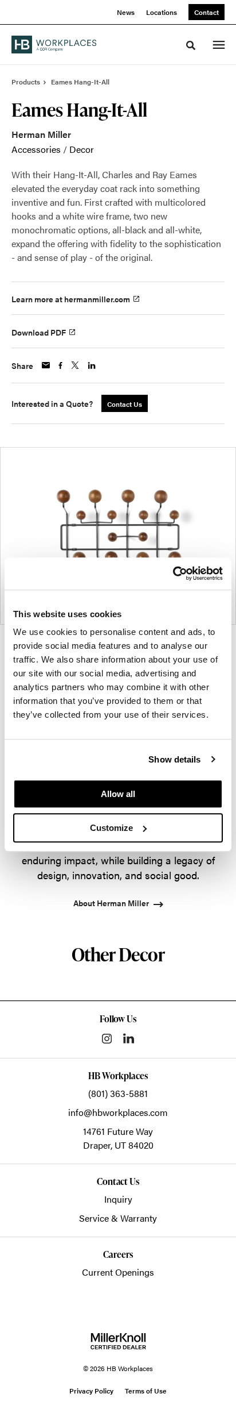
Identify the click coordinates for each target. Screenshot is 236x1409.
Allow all (118, 794)
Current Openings (118, 1272)
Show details (174, 759)
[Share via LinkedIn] (92, 365)
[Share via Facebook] (60, 365)
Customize (111, 828)
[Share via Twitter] (75, 365)
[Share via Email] (46, 365)
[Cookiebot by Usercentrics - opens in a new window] (173, 573)
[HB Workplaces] (53, 44)
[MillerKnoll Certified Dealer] (118, 1341)
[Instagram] (107, 1039)
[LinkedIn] (128, 1038)
